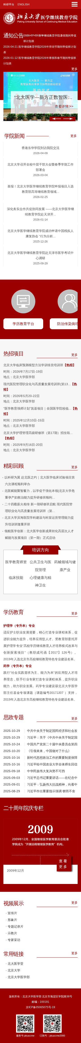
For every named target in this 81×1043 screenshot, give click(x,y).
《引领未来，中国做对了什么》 (49, 751)
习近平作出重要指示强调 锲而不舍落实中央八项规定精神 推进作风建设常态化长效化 (51, 791)
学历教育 (13, 612)
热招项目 (13, 354)
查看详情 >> (64, 106)
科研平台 (8, 4)
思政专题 (13, 717)
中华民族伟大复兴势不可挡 (46, 771)
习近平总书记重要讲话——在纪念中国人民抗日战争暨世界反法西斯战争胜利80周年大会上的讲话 (52, 778)
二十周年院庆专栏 (23, 808)
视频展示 (13, 903)
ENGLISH (23, 4)
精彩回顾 (13, 466)
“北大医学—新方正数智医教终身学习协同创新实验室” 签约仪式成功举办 (44, 97)
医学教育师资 (16, 562)
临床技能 (16, 578)
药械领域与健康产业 (65, 566)
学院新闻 (14, 136)
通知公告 (13, 35)
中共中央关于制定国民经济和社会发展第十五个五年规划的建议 (52, 731)
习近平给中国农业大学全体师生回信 (52, 764)
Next (68, 119)
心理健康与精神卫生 (40, 581)
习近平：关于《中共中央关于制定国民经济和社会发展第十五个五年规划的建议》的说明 (52, 738)
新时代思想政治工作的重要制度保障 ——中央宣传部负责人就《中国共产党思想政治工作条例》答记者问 (52, 758)
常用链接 (13, 954)
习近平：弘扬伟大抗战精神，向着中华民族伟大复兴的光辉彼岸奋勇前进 (52, 785)
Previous (57, 119)
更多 (74, 69)
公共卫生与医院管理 (40, 566)
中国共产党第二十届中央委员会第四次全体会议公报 (52, 745)
